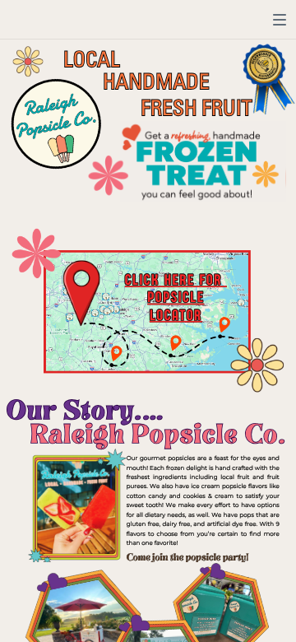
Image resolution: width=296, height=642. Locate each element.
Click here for (173, 280)
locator (176, 315)
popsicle (175, 298)
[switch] (279, 20)
